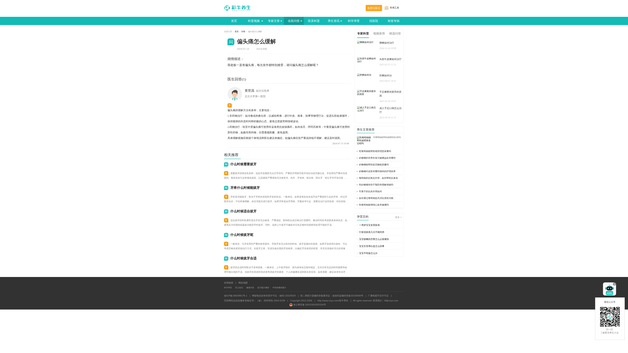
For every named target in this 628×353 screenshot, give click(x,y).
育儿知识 (239, 287)
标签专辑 (394, 21)
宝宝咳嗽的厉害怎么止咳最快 (373, 239)
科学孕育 (354, 21)
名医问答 (294, 21)
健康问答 (250, 287)
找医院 (373, 21)
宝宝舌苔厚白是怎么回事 (370, 246)
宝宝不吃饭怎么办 (367, 253)
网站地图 (243, 282)
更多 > (398, 217)
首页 (234, 21)
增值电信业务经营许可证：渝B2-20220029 (274, 295)
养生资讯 (334, 21)
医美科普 (314, 21)
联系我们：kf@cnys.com (385, 300)
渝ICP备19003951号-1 (235, 295)
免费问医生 (373, 8)
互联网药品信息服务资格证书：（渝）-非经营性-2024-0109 (254, 300)
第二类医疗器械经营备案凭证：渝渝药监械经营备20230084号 (331, 295)
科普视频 (254, 21)
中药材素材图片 (279, 287)
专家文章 (274, 21)
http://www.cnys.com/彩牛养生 (332, 300)
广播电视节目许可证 (378, 295)
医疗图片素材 (263, 287)
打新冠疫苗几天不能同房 (370, 232)
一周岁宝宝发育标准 (368, 225)
